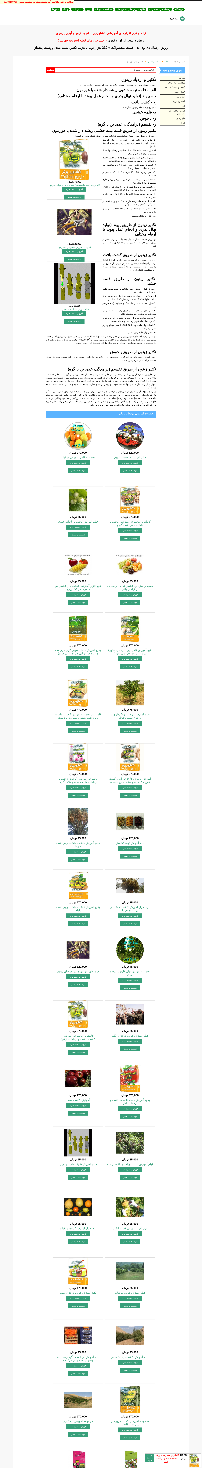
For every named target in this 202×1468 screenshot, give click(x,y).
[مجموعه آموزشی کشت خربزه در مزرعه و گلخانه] (130, 1399)
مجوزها (55, 9)
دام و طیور (180, 118)
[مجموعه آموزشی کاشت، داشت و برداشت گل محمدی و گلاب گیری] (78, 757)
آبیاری (182, 106)
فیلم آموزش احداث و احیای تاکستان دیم (130, 1164)
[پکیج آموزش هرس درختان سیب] (78, 1271)
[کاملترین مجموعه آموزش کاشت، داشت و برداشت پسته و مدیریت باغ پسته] (78, 693)
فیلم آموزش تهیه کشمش (130, 842)
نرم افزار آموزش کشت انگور (130, 1228)
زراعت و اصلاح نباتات (176, 83)
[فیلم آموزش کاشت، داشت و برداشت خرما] (78, 821)
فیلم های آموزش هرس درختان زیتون (74, 247)
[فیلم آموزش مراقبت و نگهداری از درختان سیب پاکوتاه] (130, 693)
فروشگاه (179, 9)
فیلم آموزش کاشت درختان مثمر (130, 1356)
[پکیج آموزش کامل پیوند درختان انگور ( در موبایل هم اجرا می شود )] (130, 628)
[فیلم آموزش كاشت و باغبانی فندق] (78, 500)
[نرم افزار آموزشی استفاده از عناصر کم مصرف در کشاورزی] (78, 564)
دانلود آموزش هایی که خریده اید (130, 9)
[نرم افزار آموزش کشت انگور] (130, 1207)
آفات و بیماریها (179, 101)
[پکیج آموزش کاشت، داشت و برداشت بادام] (78, 885)
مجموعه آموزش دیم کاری (78, 1421)
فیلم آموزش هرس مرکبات (130, 1292)
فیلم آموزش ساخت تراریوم (130, 457)
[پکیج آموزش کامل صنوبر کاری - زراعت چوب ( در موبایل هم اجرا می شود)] (78, 628)
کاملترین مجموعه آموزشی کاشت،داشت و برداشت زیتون (74, 185)
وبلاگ (65, 9)
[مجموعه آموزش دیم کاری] (78, 1399)
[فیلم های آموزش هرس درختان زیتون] (74, 221)
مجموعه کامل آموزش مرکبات (78, 457)
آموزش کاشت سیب (78, 1099)
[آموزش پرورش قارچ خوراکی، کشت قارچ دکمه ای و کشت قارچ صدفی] (130, 757)
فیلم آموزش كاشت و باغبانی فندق (78, 521)
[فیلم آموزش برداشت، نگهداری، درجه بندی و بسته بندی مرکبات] (78, 1335)
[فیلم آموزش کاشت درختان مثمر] (130, 1335)
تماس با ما (77, 9)
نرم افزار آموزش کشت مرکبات (78, 1228)
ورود (88, 9)
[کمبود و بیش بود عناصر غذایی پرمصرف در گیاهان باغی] (130, 564)
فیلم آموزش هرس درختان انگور (130, 1035)
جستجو (50, 70)
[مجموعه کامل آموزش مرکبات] (78, 436)
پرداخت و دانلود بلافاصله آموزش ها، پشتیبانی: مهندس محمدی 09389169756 (39, 2)
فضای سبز (180, 97)
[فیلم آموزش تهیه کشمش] (130, 821)
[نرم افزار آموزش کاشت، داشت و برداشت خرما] (130, 885)
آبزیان (182, 123)
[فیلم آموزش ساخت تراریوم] (130, 436)
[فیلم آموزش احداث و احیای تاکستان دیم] (130, 1142)
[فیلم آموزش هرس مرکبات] (130, 1271)
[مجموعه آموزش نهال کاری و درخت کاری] (130, 950)
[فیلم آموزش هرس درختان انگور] (130, 1014)
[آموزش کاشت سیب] (78, 1078)
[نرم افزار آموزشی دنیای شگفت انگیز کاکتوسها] (78, 1464)
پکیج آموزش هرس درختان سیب (78, 1292)
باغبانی (182, 78)
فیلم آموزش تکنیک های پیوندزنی (74, 309)
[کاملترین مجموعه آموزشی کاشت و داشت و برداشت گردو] (130, 500)
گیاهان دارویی (179, 92)
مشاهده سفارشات (103, 9)
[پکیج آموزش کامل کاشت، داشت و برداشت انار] (130, 1078)
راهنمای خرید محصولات (160, 9)
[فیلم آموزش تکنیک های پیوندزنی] (74, 283)
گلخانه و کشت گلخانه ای (175, 87)
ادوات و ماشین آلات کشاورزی (177, 112)
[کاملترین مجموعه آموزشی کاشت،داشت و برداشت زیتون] (74, 159)
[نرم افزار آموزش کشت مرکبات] (78, 1207)
